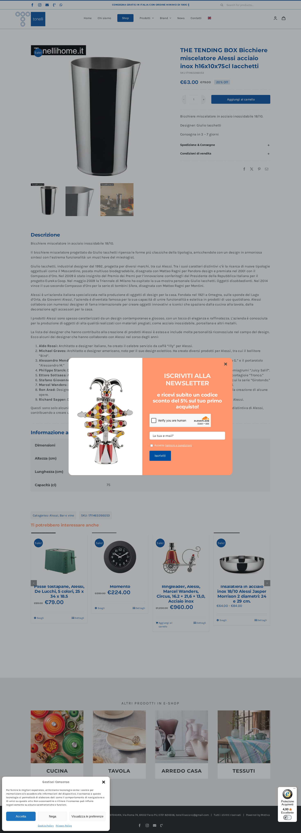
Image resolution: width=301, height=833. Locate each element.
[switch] (287, 817)
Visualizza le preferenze (87, 816)
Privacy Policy (64, 825)
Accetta (21, 816)
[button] (104, 782)
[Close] (225, 364)
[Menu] (294, 789)
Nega (52, 816)
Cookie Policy (46, 825)
